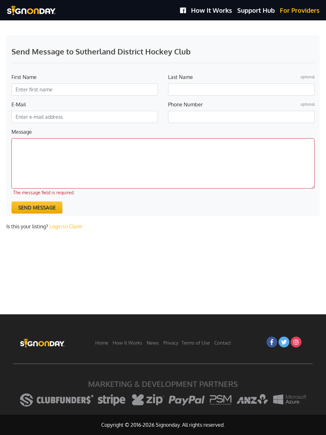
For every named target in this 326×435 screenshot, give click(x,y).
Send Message (37, 207)
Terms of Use (195, 343)
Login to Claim (65, 226)
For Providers (300, 10)
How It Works (211, 10)
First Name (24, 77)
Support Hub (256, 10)
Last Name (180, 77)
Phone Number (185, 104)
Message (21, 132)
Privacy (170, 343)
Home (101, 343)
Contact (222, 343)
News (153, 343)
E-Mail (18, 104)
